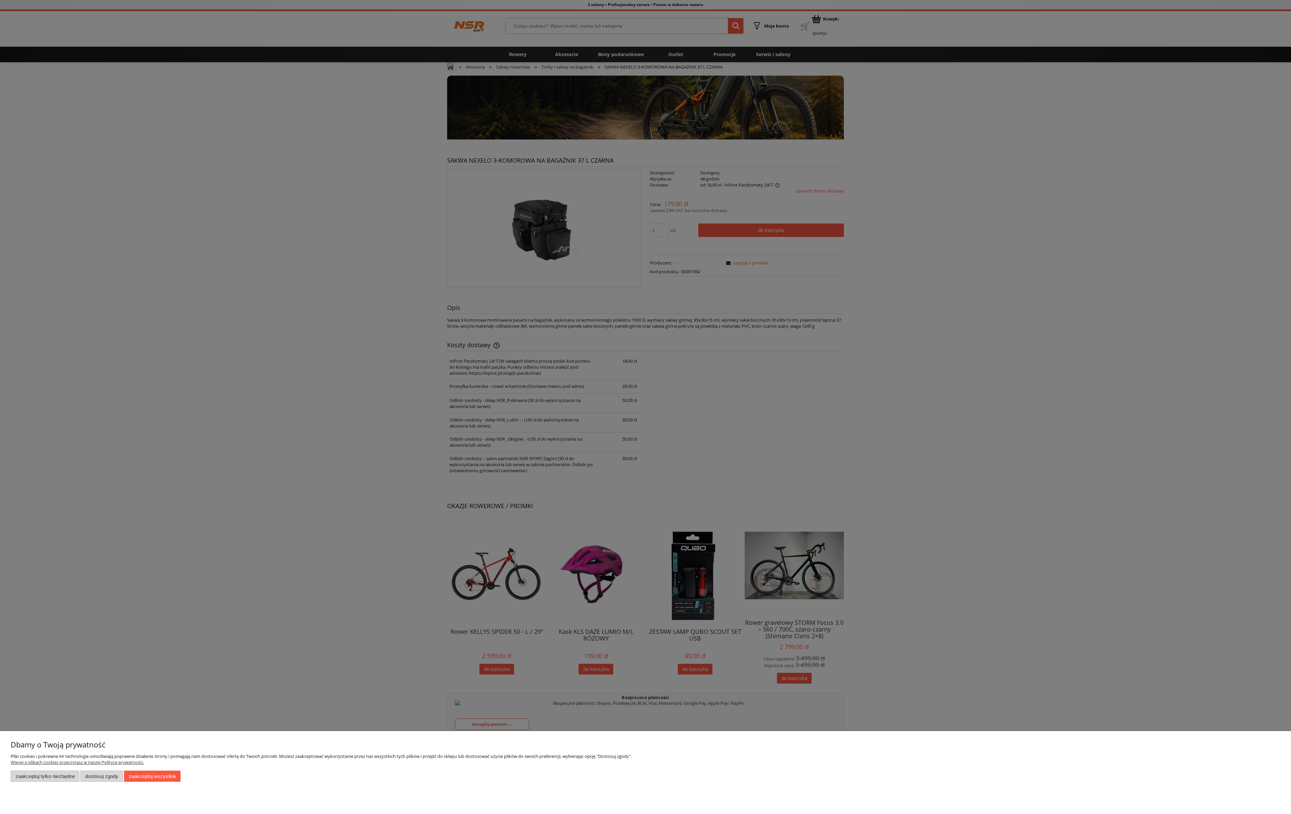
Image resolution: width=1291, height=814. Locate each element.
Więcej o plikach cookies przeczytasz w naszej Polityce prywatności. (77, 762)
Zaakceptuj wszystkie (152, 776)
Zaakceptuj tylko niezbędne (45, 776)
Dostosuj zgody (101, 776)
